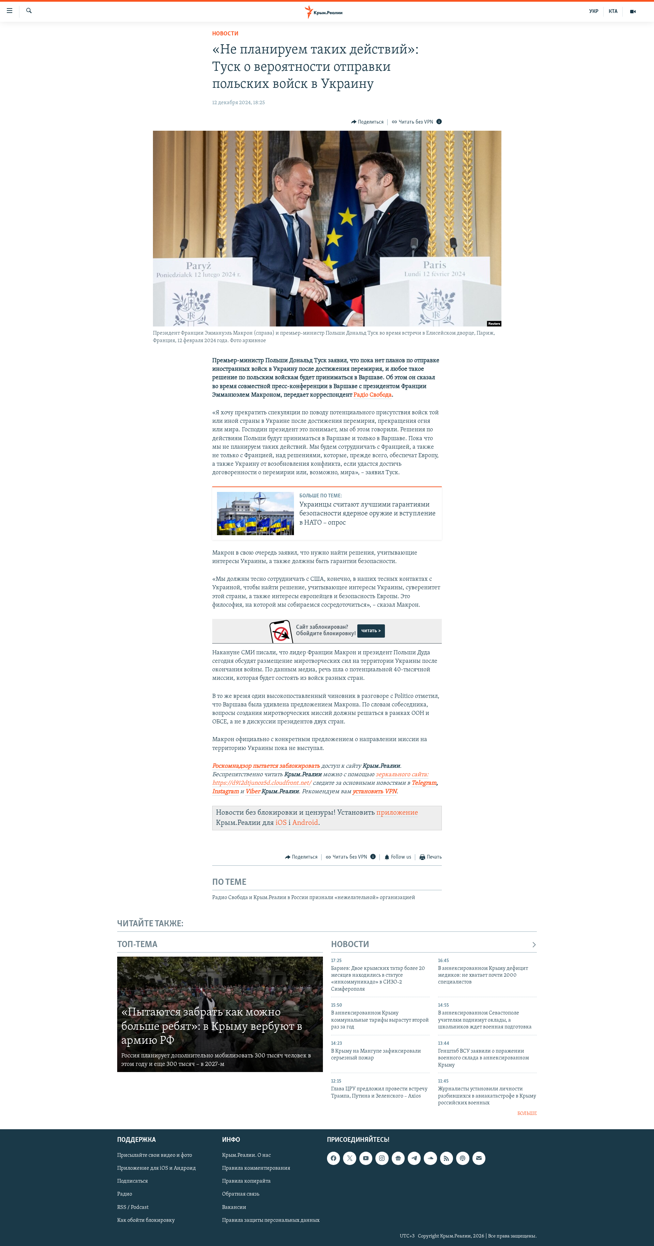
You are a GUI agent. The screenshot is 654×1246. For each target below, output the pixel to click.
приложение (397, 812)
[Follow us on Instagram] (381, 1158)
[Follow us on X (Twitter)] (349, 1158)
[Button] (367, 122)
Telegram (423, 783)
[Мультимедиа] (633, 11)
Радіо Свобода (373, 395)
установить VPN (374, 792)
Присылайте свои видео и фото (154, 1155)
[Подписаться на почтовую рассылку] (478, 1158)
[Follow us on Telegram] (414, 1158)
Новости (225, 34)
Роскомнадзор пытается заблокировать (266, 766)
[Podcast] (462, 1158)
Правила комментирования (256, 1168)
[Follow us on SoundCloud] (430, 1158)
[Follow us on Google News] (398, 1158)
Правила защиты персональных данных (271, 1220)
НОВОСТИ (350, 944)
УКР (593, 11)
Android (305, 823)
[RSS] (446, 1158)
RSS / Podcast (133, 1207)
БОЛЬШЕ (527, 1113)
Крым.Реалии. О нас (246, 1155)
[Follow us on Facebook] (333, 1158)
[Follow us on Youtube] (365, 1158)
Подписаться (132, 1181)
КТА (613, 11)
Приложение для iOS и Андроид (156, 1168)
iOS (281, 823)
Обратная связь (240, 1194)
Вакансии (234, 1207)
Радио (124, 1194)
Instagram (225, 792)
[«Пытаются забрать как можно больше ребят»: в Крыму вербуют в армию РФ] (220, 1014)
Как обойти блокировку (146, 1220)
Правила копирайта (246, 1181)
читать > (371, 631)
